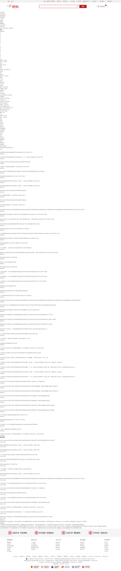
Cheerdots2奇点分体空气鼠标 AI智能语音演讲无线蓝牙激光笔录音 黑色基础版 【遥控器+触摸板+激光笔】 (25, 395)
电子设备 (2, 138)
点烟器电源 (2, 128)
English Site (98, 556)
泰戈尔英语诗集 (18, 521)
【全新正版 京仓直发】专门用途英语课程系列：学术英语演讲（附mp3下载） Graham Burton (22, 348)
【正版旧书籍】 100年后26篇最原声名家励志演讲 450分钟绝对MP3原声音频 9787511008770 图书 (23, 271)
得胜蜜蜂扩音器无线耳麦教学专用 (8, 286)
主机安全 (50, 526)
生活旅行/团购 (10, 545)
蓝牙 (1, 134)
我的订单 (59, 1)
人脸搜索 (99, 526)
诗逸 (1, 80)
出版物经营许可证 (50, 560)
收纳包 (1, 20)
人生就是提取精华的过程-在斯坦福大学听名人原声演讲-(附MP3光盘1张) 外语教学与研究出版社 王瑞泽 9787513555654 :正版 (29, 233)
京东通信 (106, 549)
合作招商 (34, 556)
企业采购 (79, 1)
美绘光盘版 (10, 521)
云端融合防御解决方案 (77, 526)
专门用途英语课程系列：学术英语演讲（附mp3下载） (13, 195)
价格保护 (82, 544)
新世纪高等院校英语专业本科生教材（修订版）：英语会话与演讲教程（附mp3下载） (20, 181)
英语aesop (58, 521)
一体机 (1, 18)
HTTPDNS (31, 526)
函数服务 (68, 527)
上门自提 (33, 542)
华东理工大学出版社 (5, 98)
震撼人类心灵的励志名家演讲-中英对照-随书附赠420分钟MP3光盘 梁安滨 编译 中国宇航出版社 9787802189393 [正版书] (29, 252)
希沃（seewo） (3, 117)
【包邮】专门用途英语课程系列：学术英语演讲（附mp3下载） (15, 166)
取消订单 (82, 549)
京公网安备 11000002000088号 (35, 559)
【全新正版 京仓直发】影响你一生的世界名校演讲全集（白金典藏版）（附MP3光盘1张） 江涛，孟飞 (24, 357)
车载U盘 (2, 144)
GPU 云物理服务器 (12, 527)
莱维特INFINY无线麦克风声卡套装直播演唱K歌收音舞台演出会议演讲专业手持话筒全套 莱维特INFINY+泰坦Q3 (26, 324)
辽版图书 (2, 96)
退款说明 (82, 545)
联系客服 (9, 551)
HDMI (1, 133)
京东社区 (72, 556)
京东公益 (91, 556)
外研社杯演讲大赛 (50, 521)
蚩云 (1, 68)
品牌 (2, 527)
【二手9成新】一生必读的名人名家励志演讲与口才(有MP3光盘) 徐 (15, 247)
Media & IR (105, 556)
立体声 (1, 125)
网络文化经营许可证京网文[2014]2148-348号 (66, 560)
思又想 (1, 74)
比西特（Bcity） (4, 115)
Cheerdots (2, 93)
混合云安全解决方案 (51, 527)
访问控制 (64, 527)
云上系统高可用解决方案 (22, 526)
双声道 (1, 123)
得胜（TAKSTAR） (4, 87)
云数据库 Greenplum (42, 526)
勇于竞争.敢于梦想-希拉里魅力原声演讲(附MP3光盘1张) (13, 190)
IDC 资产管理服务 (21, 527)
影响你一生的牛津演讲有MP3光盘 (8, 262)
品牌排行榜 (2, 15)
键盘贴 (1, 21)
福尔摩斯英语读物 (27, 521)
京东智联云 (54, 526)
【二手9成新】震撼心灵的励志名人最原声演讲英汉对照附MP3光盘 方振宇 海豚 (18, 333)
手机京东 (86, 1)
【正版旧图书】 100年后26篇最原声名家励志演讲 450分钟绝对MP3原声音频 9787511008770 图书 (23, 276)
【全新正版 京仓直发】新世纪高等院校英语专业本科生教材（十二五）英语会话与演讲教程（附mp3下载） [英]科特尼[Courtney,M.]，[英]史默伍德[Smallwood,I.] (37, 367)
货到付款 (58, 542)
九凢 (1, 114)
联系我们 (21, 556)
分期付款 (58, 545)
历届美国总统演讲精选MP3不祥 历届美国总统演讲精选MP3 (14, 290)
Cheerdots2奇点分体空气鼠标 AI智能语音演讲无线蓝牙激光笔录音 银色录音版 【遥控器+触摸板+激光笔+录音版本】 (27, 405)
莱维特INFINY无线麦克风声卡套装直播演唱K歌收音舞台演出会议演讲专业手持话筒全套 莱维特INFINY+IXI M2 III (26, 314)
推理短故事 (73, 521)
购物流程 (9, 542)
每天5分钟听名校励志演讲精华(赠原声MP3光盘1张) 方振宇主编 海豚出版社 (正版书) (20, 224)
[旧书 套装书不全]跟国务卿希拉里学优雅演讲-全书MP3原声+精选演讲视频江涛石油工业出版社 (22, 171)
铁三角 (1, 91)
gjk (0, 72)
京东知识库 (2, 13)
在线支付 (58, 544)
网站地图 (6, 527)
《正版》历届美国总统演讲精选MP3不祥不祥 (10, 429)
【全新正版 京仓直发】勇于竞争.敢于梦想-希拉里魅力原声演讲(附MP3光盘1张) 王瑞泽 (20, 352)
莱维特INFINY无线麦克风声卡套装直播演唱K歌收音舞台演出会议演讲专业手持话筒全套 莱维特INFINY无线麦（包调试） (28, 319)
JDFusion (60, 526)
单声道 (1, 122)
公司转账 (58, 549)
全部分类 (2, 12)
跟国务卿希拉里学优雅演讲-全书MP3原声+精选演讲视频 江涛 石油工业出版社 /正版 (19, 309)
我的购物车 (102, 6)
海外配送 (33, 549)
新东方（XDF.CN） (4, 104)
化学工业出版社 (3, 103)
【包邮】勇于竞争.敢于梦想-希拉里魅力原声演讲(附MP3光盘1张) (15, 161)
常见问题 (9, 547)
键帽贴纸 (2, 23)
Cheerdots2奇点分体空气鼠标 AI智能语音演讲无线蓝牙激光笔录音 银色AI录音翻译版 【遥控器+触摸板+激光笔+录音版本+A (29, 386)
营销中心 (47, 556)
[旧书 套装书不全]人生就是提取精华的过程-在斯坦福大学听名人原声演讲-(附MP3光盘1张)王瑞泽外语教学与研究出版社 (28, 305)
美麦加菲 (84, 521)
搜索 (83, 6)
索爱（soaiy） (3, 64)
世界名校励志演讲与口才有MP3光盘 (8, 257)
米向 (1, 63)
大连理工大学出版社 (5, 101)
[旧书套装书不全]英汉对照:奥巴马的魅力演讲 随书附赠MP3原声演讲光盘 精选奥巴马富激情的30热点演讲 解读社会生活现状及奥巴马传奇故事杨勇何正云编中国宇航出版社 (40, 300)
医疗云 (64, 526)
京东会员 (73, 1)
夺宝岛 (106, 542)
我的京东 (65, 1)
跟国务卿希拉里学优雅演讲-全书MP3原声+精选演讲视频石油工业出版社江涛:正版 (19, 238)
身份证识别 (68, 526)
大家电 (8, 549)
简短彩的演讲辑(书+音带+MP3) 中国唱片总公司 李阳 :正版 (14, 243)
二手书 (1, 79)
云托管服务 (85, 526)
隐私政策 (84, 556)
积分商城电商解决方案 (76, 527)
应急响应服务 (40, 527)
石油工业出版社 (3, 111)
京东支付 (62, 563)
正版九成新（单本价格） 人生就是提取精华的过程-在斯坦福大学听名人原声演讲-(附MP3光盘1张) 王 (23, 329)
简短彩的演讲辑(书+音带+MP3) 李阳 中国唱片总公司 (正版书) (14, 228)
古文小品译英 (66, 521)
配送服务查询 (34, 545)
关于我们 (15, 556)
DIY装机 (106, 544)
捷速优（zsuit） (4, 60)
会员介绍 (9, 544)
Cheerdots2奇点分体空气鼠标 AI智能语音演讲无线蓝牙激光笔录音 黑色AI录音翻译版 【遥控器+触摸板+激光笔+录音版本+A (29, 391)
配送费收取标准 (35, 547)
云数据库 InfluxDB (92, 526)
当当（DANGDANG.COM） (6, 107)
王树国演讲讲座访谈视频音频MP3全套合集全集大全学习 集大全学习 (16, 152)
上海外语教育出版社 (5, 106)
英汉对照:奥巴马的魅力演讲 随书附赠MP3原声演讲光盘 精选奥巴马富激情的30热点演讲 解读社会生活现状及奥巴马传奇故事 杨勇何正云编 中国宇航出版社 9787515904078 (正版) (42, 209)
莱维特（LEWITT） (4, 76)
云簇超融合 (59, 527)
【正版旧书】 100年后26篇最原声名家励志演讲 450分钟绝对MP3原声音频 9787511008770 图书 (23, 281)
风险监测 (78, 556)
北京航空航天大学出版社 (6, 95)
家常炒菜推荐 (42, 521)
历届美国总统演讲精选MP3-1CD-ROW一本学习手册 (12, 176)
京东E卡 (106, 547)
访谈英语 (35, 521)
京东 (19, 7)
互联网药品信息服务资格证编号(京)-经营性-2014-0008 (67, 559)
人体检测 (2, 526)
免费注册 (53, 1)
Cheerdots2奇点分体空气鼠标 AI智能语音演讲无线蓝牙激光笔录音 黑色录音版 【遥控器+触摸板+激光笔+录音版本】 (27, 410)
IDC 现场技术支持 (30, 527)
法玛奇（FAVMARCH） (5, 69)
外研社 (1, 85)
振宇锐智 (2, 82)
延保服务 (106, 545)
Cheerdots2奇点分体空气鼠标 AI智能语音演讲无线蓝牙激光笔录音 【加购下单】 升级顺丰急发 (22, 381)
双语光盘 (79, 521)
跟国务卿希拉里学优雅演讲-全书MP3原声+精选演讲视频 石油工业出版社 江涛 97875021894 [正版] (23, 214)
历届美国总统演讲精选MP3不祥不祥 (8, 343)
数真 (1, 77)
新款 (15, 526)
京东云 (67, 563)
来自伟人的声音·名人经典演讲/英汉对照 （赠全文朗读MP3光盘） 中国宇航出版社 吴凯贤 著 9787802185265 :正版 (27, 219)
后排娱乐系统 (3, 146)
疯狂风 (1, 71)
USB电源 (2, 130)
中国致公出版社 (3, 88)
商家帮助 (40, 556)
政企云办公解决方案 (9, 526)
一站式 (35, 526)
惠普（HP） (3, 112)
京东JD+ (106, 551)
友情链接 (59, 556)
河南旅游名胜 (3, 521)
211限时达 (33, 544)
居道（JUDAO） (4, 61)
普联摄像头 (2, 17)
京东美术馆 (2, 25)
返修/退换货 (83, 547)
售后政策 (82, 542)
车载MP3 (2, 142)
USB (1, 136)
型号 (36, 527)
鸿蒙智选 (2, 90)
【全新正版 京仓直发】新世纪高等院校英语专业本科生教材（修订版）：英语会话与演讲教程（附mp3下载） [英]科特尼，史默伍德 (31, 362)
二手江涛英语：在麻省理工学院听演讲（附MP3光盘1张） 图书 (15, 338)
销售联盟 (65, 556)
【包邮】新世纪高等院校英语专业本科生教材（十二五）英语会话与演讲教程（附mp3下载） (22, 157)
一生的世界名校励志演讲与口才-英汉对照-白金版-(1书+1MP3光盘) (15, 295)
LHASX (2, 84)
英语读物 (5, 28)
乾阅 (1, 66)
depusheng (2, 99)
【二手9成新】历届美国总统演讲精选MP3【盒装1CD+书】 (14, 414)
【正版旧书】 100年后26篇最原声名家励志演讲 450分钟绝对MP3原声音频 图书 (19, 424)
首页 (1, 28)
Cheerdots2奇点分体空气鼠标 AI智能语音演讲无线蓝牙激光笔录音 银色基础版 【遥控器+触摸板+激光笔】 (25, 400)
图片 (45, 527)
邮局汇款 (58, 547)
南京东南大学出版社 (5, 109)
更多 (1, 119)
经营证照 (80, 562)
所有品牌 (2, 31)
